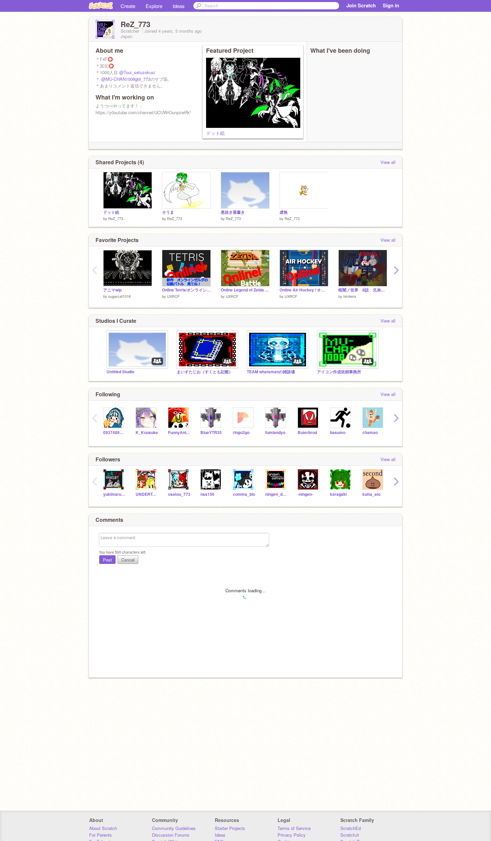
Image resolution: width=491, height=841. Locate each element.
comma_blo (244, 494)
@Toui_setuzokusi (137, 72)
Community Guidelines (174, 828)
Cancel (128, 560)
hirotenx (349, 296)
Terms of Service (294, 828)
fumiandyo (275, 432)
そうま (168, 212)
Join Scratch (361, 5)
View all (387, 162)
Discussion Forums (170, 835)
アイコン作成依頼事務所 (339, 372)
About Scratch (103, 828)
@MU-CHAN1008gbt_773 (125, 79)
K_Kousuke (147, 432)
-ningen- (305, 494)
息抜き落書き (233, 212)
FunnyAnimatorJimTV (179, 432)
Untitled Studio (120, 372)
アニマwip (112, 290)
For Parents (100, 835)
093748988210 (114, 432)
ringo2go (241, 432)
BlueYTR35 (211, 432)
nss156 (207, 494)
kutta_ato (371, 494)
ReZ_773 (115, 218)
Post (107, 560)
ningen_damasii (276, 494)
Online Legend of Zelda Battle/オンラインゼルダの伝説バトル (245, 290)
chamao (370, 432)
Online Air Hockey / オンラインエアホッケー (304, 290)
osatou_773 (179, 494)
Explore (154, 5)
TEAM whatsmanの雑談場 (271, 372)
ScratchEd (350, 828)
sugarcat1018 (119, 296)
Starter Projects (230, 828)
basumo (337, 432)
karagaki (338, 494)
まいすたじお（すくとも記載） (205, 372)
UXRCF (173, 296)
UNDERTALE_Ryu (147, 494)
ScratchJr (349, 835)
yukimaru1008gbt (114, 494)
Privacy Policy (292, 835)
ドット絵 (215, 133)
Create (128, 5)
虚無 (284, 212)
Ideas (179, 5)
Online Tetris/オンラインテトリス (186, 290)
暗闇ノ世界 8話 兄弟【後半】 (362, 290)
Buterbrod (307, 432)
